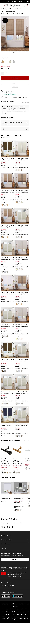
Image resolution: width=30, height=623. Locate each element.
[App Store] (5, 596)
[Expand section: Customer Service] (15, 536)
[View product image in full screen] (3, 49)
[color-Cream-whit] (17, 170)
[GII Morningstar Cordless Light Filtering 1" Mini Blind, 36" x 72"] (20, 488)
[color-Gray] (5, 371)
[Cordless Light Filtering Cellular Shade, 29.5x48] (22, 248)
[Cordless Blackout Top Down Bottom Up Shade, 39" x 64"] (8, 382)
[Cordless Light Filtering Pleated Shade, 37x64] (8, 216)
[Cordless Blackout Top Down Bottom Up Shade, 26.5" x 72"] (22, 382)
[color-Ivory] (29, 506)
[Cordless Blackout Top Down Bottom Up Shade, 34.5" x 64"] (8, 315)
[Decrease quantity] (2, 73)
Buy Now (15, 83)
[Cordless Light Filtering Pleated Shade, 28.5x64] (22, 181)
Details (7, 68)
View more (4, 113)
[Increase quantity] (8, 73)
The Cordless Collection (8, 11)
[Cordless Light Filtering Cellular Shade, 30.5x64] (22, 315)
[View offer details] (15, 123)
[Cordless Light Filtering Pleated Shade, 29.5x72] (22, 283)
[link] (8, 163)
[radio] (16, 170)
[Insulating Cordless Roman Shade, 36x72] (8, 350)
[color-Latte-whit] (19, 170)
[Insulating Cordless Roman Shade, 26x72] (8, 149)
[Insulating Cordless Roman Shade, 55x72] (8, 283)
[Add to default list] (13, 142)
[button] (15, 35)
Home (5, 8)
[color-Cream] (17, 269)
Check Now (18, 576)
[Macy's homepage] (1, 8)
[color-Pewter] (19, 472)
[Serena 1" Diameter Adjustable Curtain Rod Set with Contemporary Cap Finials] (18, 450)
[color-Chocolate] (2, 371)
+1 (23, 170)
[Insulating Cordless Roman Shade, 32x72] (8, 414)
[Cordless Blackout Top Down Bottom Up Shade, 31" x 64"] (22, 350)
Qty (6, 71)
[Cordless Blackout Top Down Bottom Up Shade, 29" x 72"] (8, 248)
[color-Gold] (7, 472)
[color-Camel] (2, 205)
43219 (10, 91)
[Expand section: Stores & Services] (15, 544)
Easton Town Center (23, 97)
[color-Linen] (22, 269)
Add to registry (15, 87)
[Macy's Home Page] (8, 5)
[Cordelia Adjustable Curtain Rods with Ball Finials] (6, 450)
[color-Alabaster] (18, 510)
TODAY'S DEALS (5, 1)
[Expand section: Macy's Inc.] (15, 548)
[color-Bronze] (5, 472)
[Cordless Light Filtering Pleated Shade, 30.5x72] (8, 181)
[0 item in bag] (28, 5)
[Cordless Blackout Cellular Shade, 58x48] (22, 149)
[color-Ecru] (7, 205)
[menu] (2, 5)
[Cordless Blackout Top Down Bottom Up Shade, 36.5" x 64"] (22, 414)
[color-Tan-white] (22, 170)
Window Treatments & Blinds (14, 8)
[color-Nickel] (10, 472)
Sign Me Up (15, 559)
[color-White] (5, 205)
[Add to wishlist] (26, 18)
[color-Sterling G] (22, 237)
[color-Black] (2, 472)
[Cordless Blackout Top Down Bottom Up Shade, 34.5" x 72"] (22, 216)
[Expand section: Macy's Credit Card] (15, 540)
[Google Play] (17, 596)
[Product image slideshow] (15, 35)
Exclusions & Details (11, 576)
